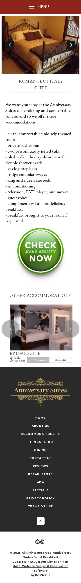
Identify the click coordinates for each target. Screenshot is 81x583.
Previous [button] (10, 45)
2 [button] (34, 71)
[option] (40, 45)
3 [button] (40, 71)
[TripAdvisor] (40, 541)
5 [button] (54, 71)
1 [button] (27, 71)
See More (60, 359)
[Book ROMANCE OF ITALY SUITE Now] (40, 281)
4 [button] (47, 71)
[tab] (27, 71)
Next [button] (71, 45)
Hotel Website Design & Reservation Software (40, 568)
